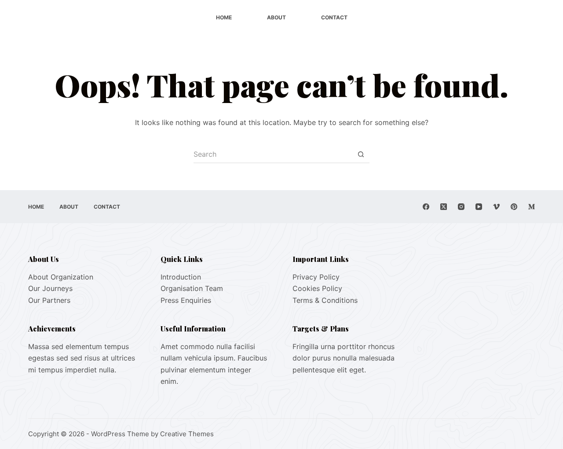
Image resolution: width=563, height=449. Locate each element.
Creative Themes (187, 434)
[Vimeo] (496, 206)
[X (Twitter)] (443, 206)
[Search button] (360, 154)
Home (224, 17)
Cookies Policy (317, 288)
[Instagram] (461, 206)
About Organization (60, 276)
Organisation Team (192, 288)
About (276, 17)
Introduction (181, 276)
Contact (334, 17)
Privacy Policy (316, 276)
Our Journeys (50, 288)
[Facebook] (426, 206)
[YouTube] (478, 206)
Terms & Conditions (325, 300)
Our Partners (49, 300)
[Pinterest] (514, 206)
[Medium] (531, 206)
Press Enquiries (186, 300)
